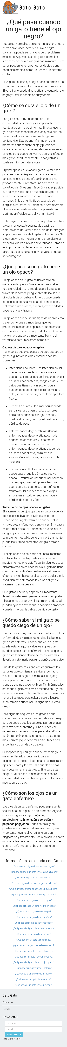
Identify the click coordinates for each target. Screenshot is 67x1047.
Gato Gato (31, 7)
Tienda (6, 1009)
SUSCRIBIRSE (14, 1034)
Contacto (7, 1002)
